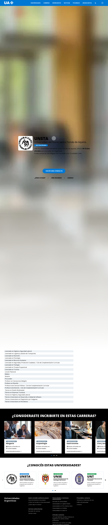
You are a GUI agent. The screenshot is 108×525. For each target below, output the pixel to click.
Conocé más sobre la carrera (13, 451)
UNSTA (27, 477)
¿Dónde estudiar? (40, 178)
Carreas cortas (32, 513)
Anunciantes (87, 3)
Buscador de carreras (34, 511)
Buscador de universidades (59, 501)
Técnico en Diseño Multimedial (14, 390)
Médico (7, 374)
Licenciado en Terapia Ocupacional (16, 367)
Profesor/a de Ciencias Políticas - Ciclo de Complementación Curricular (27, 385)
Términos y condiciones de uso (85, 500)
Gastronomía (72, 443)
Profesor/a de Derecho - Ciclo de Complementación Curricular (24, 388)
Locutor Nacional (10, 372)
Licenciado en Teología (12, 365)
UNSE (60, 477)
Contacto (79, 504)
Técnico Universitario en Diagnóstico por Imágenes (21, 399)
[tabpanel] (18, 437)
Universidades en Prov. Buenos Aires (62, 506)
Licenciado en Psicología (12, 358)
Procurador (8, 379)
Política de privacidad (82, 502)
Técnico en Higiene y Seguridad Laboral (17, 395)
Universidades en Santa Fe (59, 510)
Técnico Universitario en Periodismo (16, 402)
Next (105, 480)
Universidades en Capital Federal (61, 504)
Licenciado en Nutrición (12, 356)
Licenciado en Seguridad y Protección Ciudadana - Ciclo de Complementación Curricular (32, 363)
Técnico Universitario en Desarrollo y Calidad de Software (23, 397)
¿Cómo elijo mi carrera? (34, 504)
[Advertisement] (54, 160)
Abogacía (10, 443)
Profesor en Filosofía (11, 383)
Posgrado (76, 3)
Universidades (36, 3)
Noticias (67, 3)
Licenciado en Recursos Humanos (15, 360)
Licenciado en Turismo (12, 369)
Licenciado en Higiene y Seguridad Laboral (18, 351)
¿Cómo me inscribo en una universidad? (39, 502)
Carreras (46, 3)
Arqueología (41, 443)
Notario (7, 376)
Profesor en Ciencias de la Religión (16, 381)
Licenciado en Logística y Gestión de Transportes (20, 353)
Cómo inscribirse (56, 178)
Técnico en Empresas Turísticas (15, 392)
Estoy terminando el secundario (37, 500)
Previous (2, 480)
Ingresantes (56, 3)
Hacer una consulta (54, 171)
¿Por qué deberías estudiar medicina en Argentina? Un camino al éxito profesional (63, 518)
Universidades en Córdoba (59, 508)
